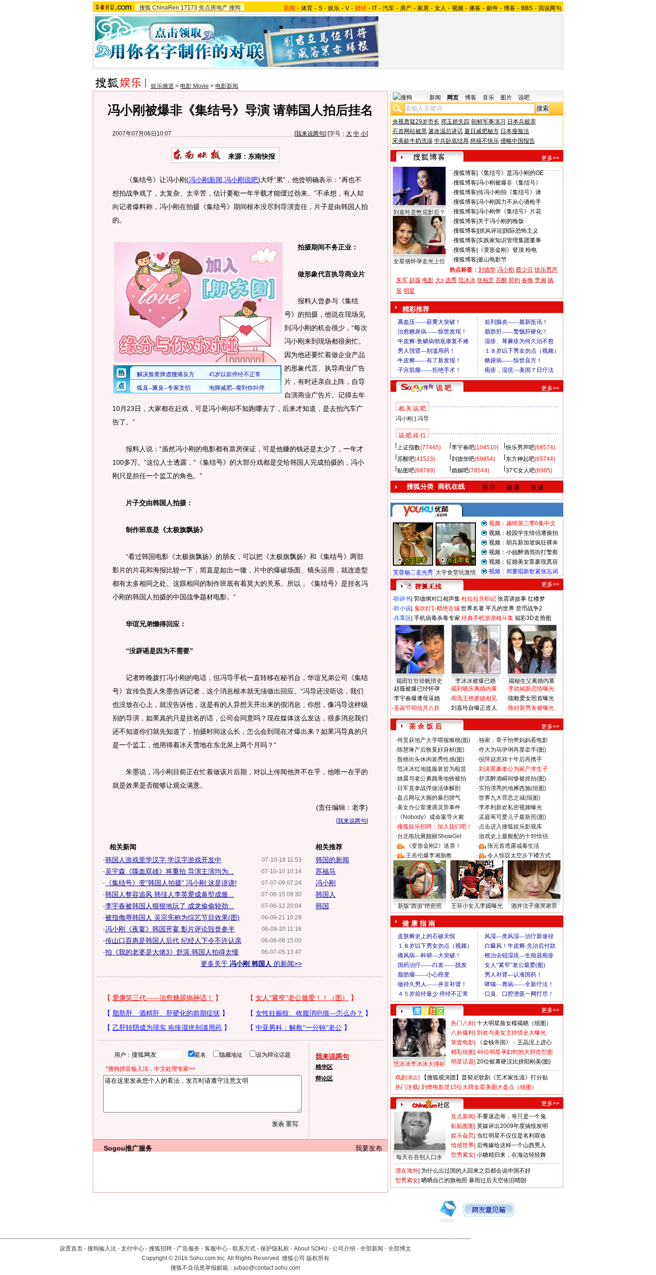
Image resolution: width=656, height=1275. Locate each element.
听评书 (402, 598)
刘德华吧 (462, 459)
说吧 (524, 97)
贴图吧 (405, 470)
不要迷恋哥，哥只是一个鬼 (511, 1116)
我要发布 (368, 1148)
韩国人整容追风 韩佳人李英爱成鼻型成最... (169, 894)
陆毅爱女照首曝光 (531, 698)
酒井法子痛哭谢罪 (534, 906)
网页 (453, 97)
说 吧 (443, 388)
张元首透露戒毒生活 (513, 845)
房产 (406, 8)
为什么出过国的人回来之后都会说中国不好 (476, 1170)
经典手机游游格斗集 (487, 618)
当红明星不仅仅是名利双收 (511, 1135)
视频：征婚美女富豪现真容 (523, 561)
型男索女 (462, 1154)
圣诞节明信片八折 (417, 708)
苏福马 (326, 871)
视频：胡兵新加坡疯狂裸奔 (523, 542)
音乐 (488, 97)
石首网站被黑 (409, 131)
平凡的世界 (500, 608)
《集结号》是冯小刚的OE (511, 173)
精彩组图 (462, 1052)
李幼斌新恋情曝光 (531, 688)
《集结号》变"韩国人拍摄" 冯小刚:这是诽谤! (171, 883)
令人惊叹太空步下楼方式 (519, 855)
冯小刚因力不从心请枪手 (509, 201)
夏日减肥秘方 (481, 131)
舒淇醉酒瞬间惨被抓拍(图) (512, 778)
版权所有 (317, 1258)
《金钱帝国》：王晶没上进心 (514, 1042)
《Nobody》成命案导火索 (430, 817)
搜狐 (145, 7)
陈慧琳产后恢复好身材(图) (430, 749)
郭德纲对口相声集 (437, 598)
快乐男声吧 (520, 447)
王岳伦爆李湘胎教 (429, 855)
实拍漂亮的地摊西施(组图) (512, 788)
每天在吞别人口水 (419, 1157)
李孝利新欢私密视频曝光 (510, 807)
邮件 (492, 8)
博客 (509, 8)
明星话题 (462, 1061)
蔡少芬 (524, 269)
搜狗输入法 (101, 1248)
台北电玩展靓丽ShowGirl (429, 836)
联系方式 (243, 1248)
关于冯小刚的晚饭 (501, 221)
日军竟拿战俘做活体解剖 (429, 788)
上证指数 (408, 447)
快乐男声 (546, 269)
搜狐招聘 (160, 1248)
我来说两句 (310, 133)
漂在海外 (406, 1170)
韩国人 (326, 894)
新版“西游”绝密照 (420, 906)
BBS (527, 8)
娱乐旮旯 (462, 1135)
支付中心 (132, 1248)
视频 (457, 8)
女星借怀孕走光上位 (419, 261)
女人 (440, 8)
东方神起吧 (520, 459)
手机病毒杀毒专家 (437, 618)
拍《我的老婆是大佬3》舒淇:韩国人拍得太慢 (172, 952)
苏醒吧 (405, 459)
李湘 (540, 280)
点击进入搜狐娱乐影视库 (510, 826)
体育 (307, 8)
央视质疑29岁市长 (415, 121)
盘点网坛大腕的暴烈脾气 (429, 797)
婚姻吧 (460, 470)
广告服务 (188, 1248)
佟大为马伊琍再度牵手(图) (512, 749)
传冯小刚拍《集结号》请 (509, 192)
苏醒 (501, 280)
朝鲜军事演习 (488, 121)
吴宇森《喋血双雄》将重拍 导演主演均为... (169, 871)
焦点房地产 (213, 7)
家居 (423, 8)
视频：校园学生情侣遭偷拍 (523, 533)
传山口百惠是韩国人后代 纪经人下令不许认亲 (173, 940)
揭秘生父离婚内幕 (532, 681)
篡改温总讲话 (445, 131)
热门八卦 (462, 1023)
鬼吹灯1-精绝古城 (437, 608)
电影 (428, 280)
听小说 (402, 608)
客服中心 (216, 1248)
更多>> (550, 158)
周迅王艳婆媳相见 (474, 698)
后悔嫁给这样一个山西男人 (511, 1145)
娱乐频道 (162, 86)
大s (439, 280)
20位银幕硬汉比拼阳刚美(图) (514, 1061)
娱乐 (334, 8)
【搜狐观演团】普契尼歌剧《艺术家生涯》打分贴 (484, 1077)
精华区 (324, 1067)
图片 (506, 97)
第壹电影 (462, 1042)
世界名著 (472, 608)
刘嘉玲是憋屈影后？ (419, 212)
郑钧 (514, 280)
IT (374, 8)
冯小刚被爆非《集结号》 (509, 182)
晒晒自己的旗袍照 (444, 1180)
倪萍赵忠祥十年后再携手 (510, 759)
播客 (475, 8)
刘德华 (487, 269)
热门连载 (406, 1087)
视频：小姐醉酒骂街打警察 (523, 552)
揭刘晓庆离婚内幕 (474, 688)
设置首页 (71, 1248)
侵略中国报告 (517, 140)
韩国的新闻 (332, 860)
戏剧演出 (406, 1077)
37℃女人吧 (520, 470)
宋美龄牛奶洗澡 (412, 140)
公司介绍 (343, 1248)
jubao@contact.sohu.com (267, 1267)
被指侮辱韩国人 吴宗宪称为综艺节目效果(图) (172, 917)
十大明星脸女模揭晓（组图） (514, 1023)
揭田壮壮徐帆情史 (419, 681)
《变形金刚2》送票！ (433, 845)
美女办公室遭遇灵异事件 (429, 807)
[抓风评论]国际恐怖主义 (508, 230)
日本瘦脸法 (514, 131)
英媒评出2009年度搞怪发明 (512, 1126)
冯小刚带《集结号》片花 (509, 211)
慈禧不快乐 (484, 140)
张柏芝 (485, 280)
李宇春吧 (462, 447)
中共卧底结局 (451, 140)
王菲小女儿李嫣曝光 (477, 906)
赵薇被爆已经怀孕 (417, 688)
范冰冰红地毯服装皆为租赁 (431, 769)
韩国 (322, 906)
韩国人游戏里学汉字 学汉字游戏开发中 (163, 860)
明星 (409, 290)
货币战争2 (529, 608)
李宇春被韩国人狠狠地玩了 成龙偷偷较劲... (169, 906)
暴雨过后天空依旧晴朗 (497, 1180)
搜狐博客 (464, 173)
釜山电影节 (492, 259)
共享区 (402, 618)
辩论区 (324, 1078)
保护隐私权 (274, 1248)
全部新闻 (371, 1248)
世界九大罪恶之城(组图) (509, 797)
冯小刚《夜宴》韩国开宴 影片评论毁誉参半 (170, 929)
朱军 (402, 280)
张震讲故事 (512, 598)
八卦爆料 (462, 1032)
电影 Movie (194, 86)
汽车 (388, 8)
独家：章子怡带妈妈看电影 (513, 740)
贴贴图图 (462, 1126)
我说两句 (549, 8)
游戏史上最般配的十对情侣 (513, 836)
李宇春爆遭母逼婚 (417, 698)
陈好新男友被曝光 (531, 708)
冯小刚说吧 (241, 180)
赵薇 (415, 280)
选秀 (451, 280)
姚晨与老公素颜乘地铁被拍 (431, 778)
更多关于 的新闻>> (251, 963)
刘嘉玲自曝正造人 (474, 708)
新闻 (435, 97)
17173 (189, 7)
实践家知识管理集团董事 (509, 240)
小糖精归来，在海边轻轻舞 (511, 1154)
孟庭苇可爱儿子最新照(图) (512, 817)
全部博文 (399, 1248)
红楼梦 (536, 598)
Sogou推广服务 (128, 1148)
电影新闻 (226, 86)
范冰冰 (466, 280)
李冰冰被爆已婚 (475, 681)
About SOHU (311, 1248)
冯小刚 (326, 883)
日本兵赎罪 (521, 121)
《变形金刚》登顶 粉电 (507, 250)
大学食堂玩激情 (456, 572)
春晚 (527, 280)
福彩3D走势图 (533, 618)
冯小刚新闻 (205, 180)
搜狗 (235, 7)
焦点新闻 (462, 1116)
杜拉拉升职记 (479, 598)
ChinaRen (165, 7)
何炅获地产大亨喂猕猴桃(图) (433, 740)
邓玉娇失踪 (455, 121)
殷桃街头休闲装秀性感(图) (430, 759)
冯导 (423, 418)
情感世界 (462, 1145)
